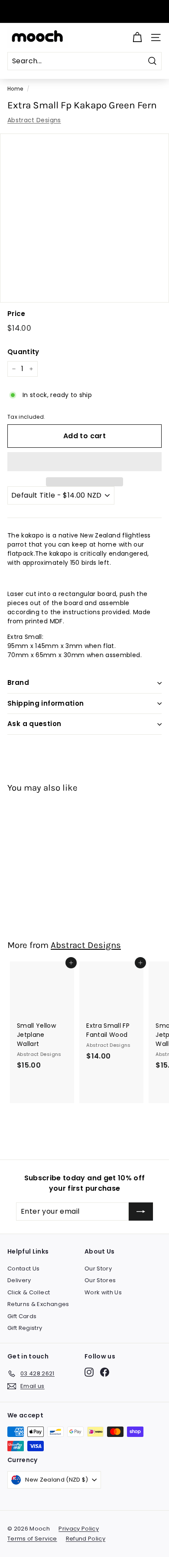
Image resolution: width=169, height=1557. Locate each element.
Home (15, 88)
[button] (84, 461)
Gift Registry (24, 1328)
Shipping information (45, 703)
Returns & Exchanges (38, 1304)
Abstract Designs (34, 120)
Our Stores (100, 1280)
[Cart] (137, 37)
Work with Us (103, 1292)
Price (16, 313)
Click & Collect (28, 1292)
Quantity (23, 351)
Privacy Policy (78, 1528)
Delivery (19, 1280)
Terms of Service (32, 1538)
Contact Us (23, 1268)
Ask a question (34, 723)
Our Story (98, 1268)
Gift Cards (22, 1316)
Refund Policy (86, 1538)
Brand (18, 682)
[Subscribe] (141, 1211)
